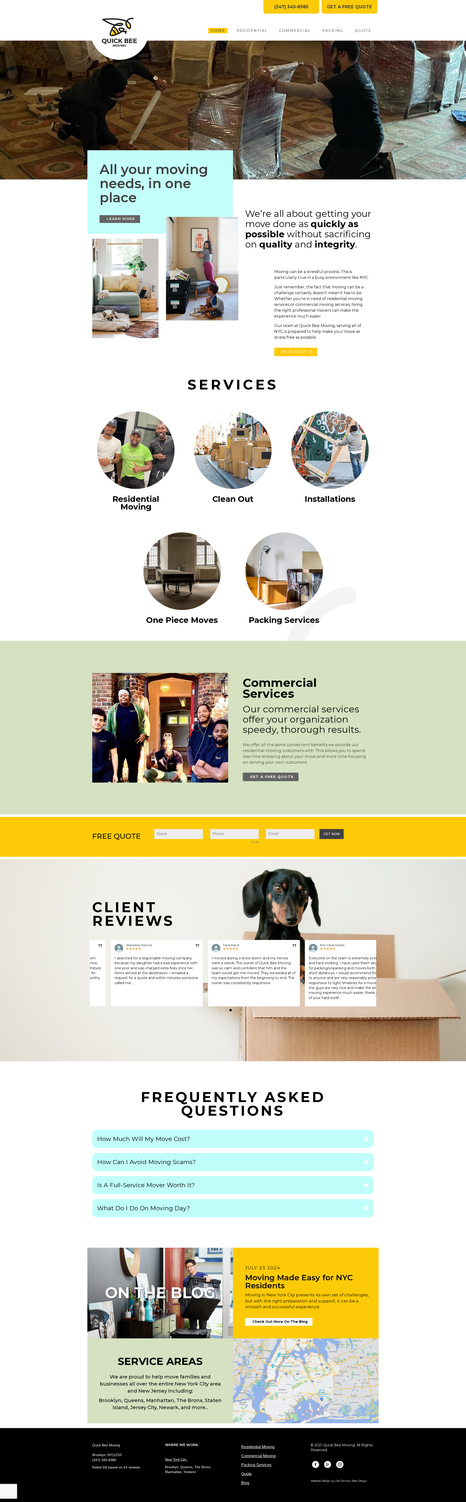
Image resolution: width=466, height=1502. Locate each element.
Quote (246, 1474)
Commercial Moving (258, 1456)
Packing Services (256, 1465)
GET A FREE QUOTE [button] (272, 777)
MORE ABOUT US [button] (297, 352)
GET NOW (332, 834)
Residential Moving (258, 1447)
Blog (245, 1483)
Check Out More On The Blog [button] (280, 1321)
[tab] (233, 1139)
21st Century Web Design (351, 1481)
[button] (291, 7)
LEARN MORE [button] (121, 219)
